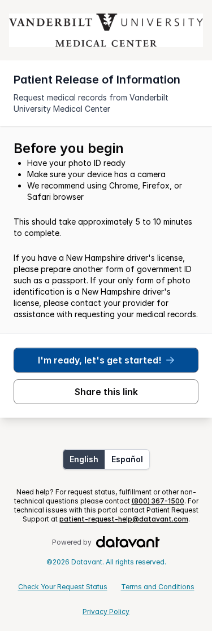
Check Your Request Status (62, 586)
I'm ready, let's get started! (99, 360)
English (84, 459)
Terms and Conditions (157, 586)
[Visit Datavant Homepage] (128, 542)
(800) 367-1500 (158, 501)
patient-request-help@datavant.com (123, 519)
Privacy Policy (106, 611)
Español (127, 459)
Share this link (106, 391)
